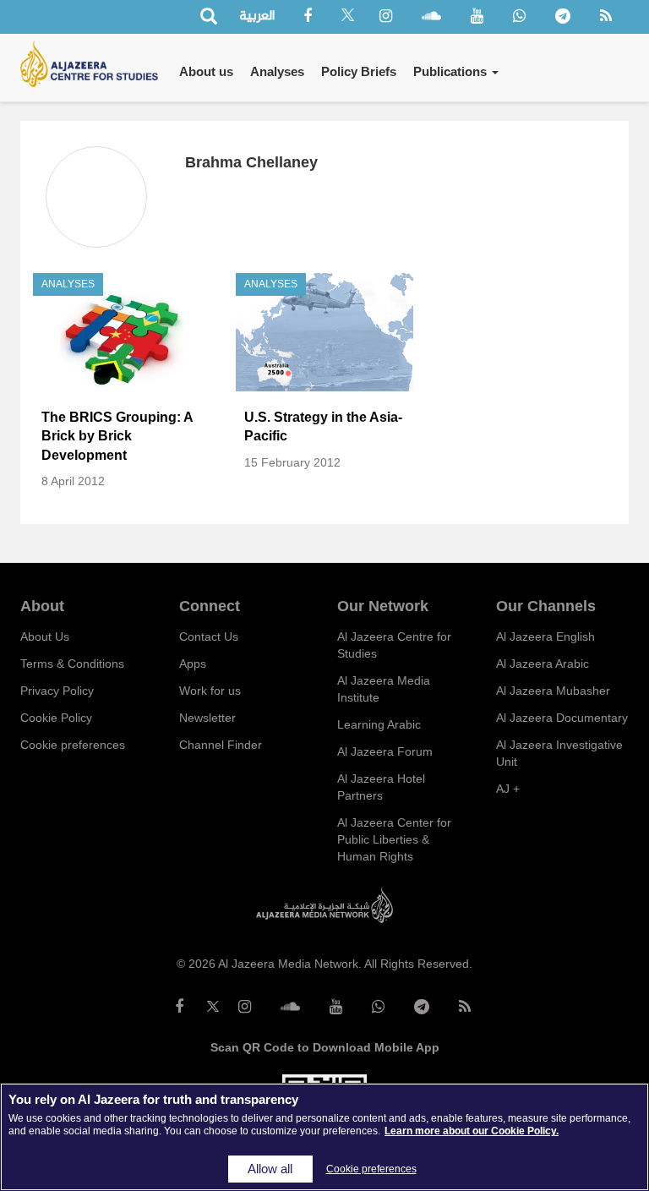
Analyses (277, 71)
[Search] (208, 17)
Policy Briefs (358, 71)
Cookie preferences (72, 744)
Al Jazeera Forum (385, 751)
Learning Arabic (379, 724)
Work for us (210, 690)
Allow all (270, 1169)
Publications (451, 71)
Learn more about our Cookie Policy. (471, 1131)
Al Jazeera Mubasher (553, 690)
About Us (44, 636)
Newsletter (207, 717)
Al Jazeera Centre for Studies (394, 645)
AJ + (508, 788)
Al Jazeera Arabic (542, 663)
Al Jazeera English (545, 636)
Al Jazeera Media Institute (383, 689)
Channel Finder (220, 744)
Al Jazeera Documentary (562, 717)
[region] (324, 1137)
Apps (192, 663)
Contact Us (208, 636)
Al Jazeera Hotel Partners (381, 787)
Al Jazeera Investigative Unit (559, 753)
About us (206, 71)
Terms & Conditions (72, 663)
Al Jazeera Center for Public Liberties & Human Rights (394, 839)
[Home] (95, 64)
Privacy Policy (57, 690)
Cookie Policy (56, 717)
